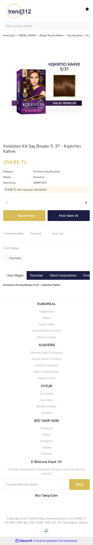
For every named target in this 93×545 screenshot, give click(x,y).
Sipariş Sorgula (46, 337)
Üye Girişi (46, 400)
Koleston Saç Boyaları (46, 171)
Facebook (46, 428)
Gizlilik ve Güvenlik (46, 365)
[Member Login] (77, 11)
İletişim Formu (46, 378)
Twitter (46, 435)
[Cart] (85, 10)
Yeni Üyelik (46, 394)
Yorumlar (36, 275)
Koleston (38, 177)
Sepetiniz (46, 413)
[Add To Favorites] (14, 233)
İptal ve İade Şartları (46, 372)
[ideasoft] (23, 541)
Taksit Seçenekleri (63, 275)
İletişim (46, 318)
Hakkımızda (46, 312)
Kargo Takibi (46, 324)
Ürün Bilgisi (14, 275)
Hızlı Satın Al (68, 216)
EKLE (79, 484)
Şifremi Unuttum (47, 406)
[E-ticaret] (46, 541)
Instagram (46, 441)
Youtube (47, 448)
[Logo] (19, 10)
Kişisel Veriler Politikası (46, 359)
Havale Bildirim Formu (46, 331)
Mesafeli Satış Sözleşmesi (46, 353)
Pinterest (46, 454)
